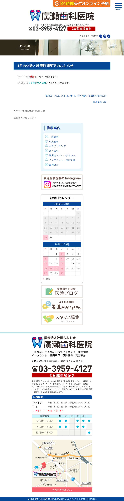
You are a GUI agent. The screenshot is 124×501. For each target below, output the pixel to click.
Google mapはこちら (62, 490)
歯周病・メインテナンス (62, 155)
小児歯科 (54, 141)
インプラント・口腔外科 (62, 160)
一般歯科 (54, 137)
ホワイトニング (57, 146)
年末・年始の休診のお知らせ (30, 110)
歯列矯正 (54, 165)
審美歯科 (54, 150)
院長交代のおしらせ (24, 118)
